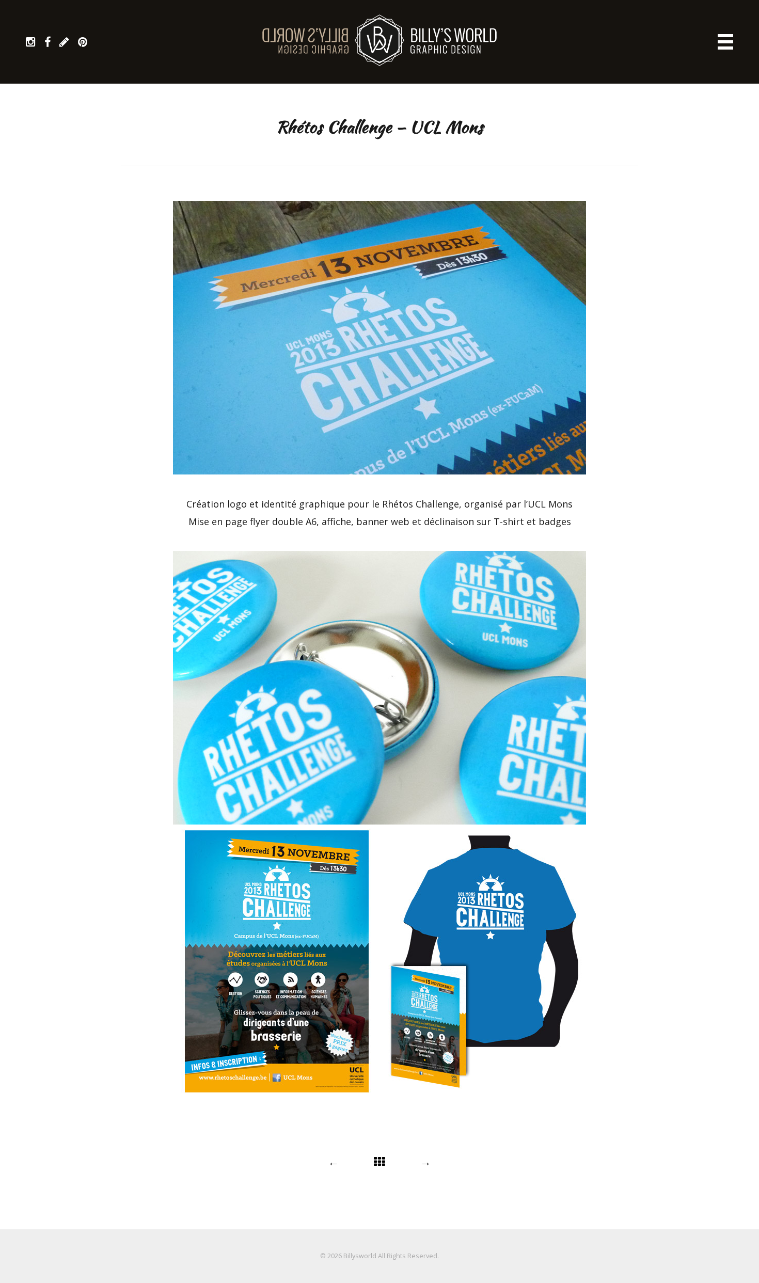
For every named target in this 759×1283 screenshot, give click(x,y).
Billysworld (359, 1256)
